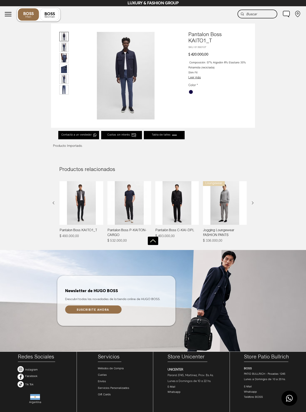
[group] (153, 212)
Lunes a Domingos (256, 379)
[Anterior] (53, 202)
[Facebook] (20, 377)
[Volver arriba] (153, 241)
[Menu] (8, 14)
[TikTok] (20, 384)
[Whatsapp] (289, 398)
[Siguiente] (252, 202)
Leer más (194, 77)
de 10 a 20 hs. (277, 379)
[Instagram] (20, 369)
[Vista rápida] (81, 203)
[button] (286, 14)
